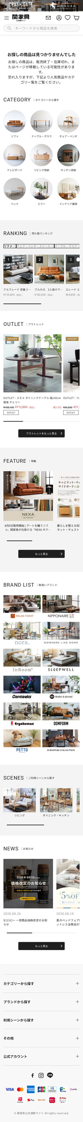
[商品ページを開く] (18, 269)
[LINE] (50, 1075)
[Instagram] (41, 1075)
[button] (41, 28)
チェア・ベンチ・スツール (33, 246)
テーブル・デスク (66, 246)
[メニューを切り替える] (6, 18)
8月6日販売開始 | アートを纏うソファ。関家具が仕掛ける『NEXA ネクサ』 (26, 529)
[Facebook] (32, 1075)
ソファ (8, 246)
